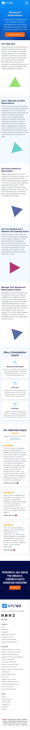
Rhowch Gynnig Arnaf (15, 34)
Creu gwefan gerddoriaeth (9, 662)
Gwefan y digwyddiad (7, 659)
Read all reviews (15, 439)
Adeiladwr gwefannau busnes (9, 654)
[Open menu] (27, 3)
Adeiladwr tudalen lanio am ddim (11, 652)
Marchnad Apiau (8, 639)
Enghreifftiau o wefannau (8, 634)
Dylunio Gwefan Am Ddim (8, 689)
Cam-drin (17, 725)
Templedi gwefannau (7, 637)
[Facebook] (2, 615)
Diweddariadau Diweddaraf (9, 642)
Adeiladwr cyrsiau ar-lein (8, 679)
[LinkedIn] (10, 615)
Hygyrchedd (24, 725)
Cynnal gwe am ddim (7, 686)
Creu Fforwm (5, 677)
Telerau (4, 725)
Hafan (3, 627)
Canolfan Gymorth (6, 699)
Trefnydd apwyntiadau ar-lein (10, 684)
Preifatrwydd (11, 725)
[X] (6, 615)
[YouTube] (13, 615)
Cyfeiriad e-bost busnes (8, 674)
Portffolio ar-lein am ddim (9, 667)
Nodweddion (5, 629)
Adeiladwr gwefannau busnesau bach (12, 669)
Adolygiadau (4, 632)
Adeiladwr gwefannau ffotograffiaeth (12, 657)
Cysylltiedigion (5, 704)
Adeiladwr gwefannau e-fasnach (10, 649)
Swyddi (6, 701)
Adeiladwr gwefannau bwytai (9, 681)
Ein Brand (4, 709)
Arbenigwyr (4, 706)
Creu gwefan (15, 587)
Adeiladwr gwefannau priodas (9, 664)
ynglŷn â (3, 697)
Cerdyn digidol (5, 672)
